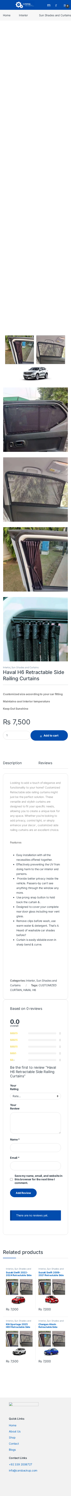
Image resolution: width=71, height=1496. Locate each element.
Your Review (15, 1106)
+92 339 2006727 (20, 1464)
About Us (15, 1431)
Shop (12, 1437)
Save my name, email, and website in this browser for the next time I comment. (39, 1179)
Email (15, 1157)
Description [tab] (12, 763)
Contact (14, 1443)
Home (6, 15)
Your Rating (14, 1087)
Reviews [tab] (45, 763)
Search (49, 5)
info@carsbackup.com (23, 1470)
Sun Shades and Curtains (25, 667)
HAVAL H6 (29, 990)
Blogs (12, 1449)
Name (15, 1139)
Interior (23, 15)
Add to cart (51, 735)
